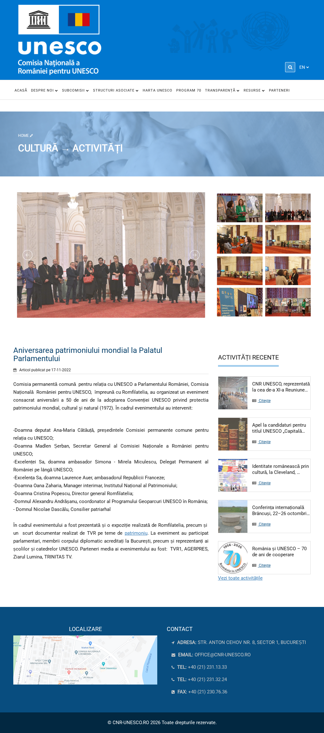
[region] (85, 655)
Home (24, 135)
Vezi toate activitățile (240, 578)
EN (302, 67)
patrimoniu (136, 533)
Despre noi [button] (43, 90)
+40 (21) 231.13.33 (201, 667)
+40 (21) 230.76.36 (201, 692)
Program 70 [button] (188, 90)
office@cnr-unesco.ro (223, 655)
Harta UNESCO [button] (157, 90)
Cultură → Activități (70, 148)
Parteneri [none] (279, 90)
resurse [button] (253, 90)
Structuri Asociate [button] (114, 90)
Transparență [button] (221, 90)
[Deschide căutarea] (290, 67)
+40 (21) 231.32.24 (201, 679)
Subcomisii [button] (74, 90)
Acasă (21, 90)
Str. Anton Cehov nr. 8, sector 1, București (241, 642)
